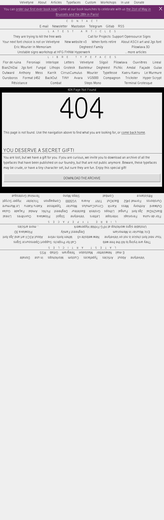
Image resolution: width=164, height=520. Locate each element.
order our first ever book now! (37, 9)
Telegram (95, 26)
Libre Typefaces (83, 57)
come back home (133, 132)
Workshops (108, 2)
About (42, 2)
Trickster (131, 78)
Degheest (103, 67)
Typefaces (73, 2)
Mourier (92, 72)
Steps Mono (92, 83)
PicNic (118, 67)
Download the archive (82, 178)
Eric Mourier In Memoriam (32, 47)
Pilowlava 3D (141, 47)
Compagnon (111, 78)
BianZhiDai (10, 67)
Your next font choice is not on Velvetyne (31, 42)
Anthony (25, 72)
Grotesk (69, 67)
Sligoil (103, 62)
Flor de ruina (12, 62)
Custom (90, 2)
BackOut (51, 78)
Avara (78, 78)
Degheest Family (91, 47)
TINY (65, 78)
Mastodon (78, 26)
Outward (8, 72)
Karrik (52, 72)
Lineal (157, 62)
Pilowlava (120, 62)
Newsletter (60, 26)
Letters (69, 62)
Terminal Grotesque (138, 83)
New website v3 (76, 42)
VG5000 (93, 78)
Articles (56, 2)
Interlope (52, 62)
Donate (139, 2)
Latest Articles (83, 31)
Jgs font (26, 67)
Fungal (41, 67)
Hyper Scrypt (152, 78)
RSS (121, 26)
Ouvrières (140, 62)
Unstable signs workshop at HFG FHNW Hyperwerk (53, 52)
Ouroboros (10, 78)
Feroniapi (33, 62)
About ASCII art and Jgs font (141, 42)
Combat (56, 83)
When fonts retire (104, 42)
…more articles (136, 52)
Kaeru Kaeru (131, 72)
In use (125, 2)
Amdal (131, 67)
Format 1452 (31, 78)
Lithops (55, 67)
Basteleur (86, 67)
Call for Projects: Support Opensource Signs (119, 36)
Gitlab (110, 26)
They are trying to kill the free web (37, 36)
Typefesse (110, 72)
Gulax (158, 67)
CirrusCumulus (71, 72)
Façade (144, 67)
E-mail (44, 26)
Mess (39, 72)
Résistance (19, 83)
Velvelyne (87, 62)
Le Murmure (153, 72)
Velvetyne (27, 2)
